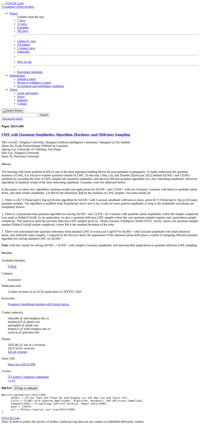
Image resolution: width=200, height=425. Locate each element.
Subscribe (23, 51)
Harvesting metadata (29, 72)
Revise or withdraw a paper (34, 82)
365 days (22, 31)
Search (44, 114)
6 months (23, 27)
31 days (22, 24)
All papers (23, 44)
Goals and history (28, 93)
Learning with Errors (47, 304)
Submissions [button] (17, 75)
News (20, 96)
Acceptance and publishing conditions (40, 86)
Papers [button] (13, 13)
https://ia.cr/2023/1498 (21, 364)
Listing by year (26, 41)
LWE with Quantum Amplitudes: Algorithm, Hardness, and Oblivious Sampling (66, 134)
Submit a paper (26, 79)
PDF (14, 266)
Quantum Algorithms (21, 304)
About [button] (13, 89)
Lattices (64, 304)
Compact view (26, 48)
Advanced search (12, 118)
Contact (22, 103)
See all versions (17, 352)
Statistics (22, 100)
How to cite (24, 61)
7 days (21, 20)
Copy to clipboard (27, 388)
